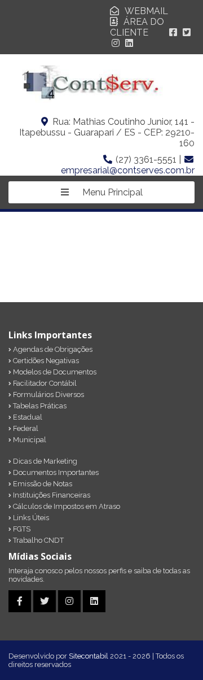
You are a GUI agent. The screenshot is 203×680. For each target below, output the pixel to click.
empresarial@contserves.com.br (128, 170)
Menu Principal (111, 192)
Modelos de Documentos (53, 372)
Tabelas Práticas (39, 406)
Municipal (28, 439)
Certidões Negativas (45, 360)
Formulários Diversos (47, 394)
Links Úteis (30, 517)
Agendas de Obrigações (51, 349)
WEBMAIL (146, 11)
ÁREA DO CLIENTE (137, 27)
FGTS (20, 529)
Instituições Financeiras (50, 495)
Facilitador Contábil (44, 383)
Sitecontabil (88, 656)
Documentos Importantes (55, 472)
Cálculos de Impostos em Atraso (65, 506)
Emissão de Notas (41, 484)
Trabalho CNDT (37, 540)
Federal (24, 428)
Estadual (26, 417)
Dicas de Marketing (44, 461)
